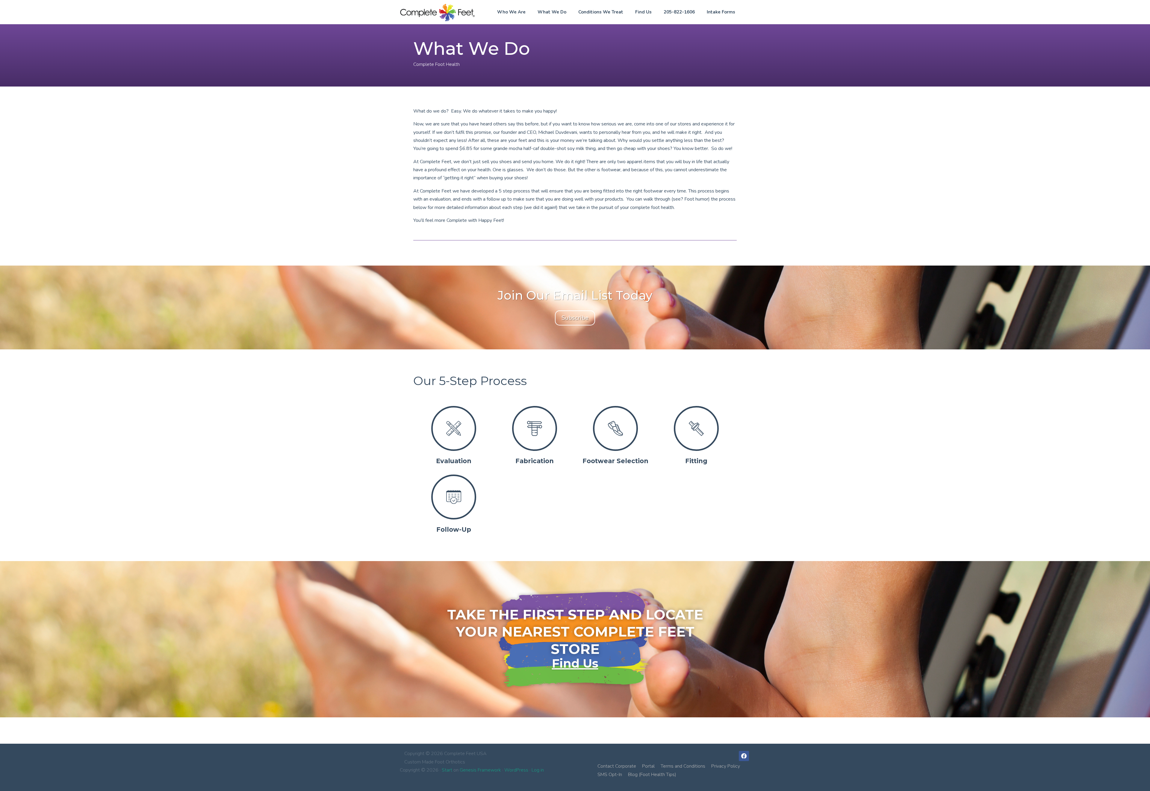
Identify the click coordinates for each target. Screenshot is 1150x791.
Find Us (643, 12)
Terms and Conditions (683, 766)
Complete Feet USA (437, 12)
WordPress (516, 770)
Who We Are (511, 12)
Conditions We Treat (600, 12)
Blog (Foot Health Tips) (652, 774)
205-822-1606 (679, 12)
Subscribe (575, 318)
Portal (648, 766)
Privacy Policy (725, 766)
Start (447, 770)
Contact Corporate (616, 766)
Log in (538, 770)
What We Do (552, 12)
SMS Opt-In (609, 774)
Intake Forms (721, 12)
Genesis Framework (480, 770)
